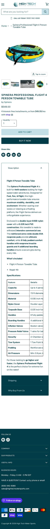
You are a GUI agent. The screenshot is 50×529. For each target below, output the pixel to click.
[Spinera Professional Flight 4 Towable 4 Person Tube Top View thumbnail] (40, 84)
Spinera (7, 102)
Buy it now (25, 140)
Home (4, 26)
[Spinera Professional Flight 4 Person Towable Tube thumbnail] (27, 84)
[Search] (45, 12)
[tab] (25, 168)
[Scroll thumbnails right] (46, 84)
